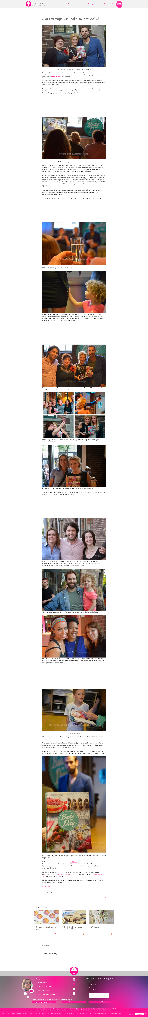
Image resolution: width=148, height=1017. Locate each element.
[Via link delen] (51, 892)
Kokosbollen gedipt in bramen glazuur (46, 928)
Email (90, 987)
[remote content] (74, 105)
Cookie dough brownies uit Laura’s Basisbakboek (73, 928)
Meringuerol (95, 927)
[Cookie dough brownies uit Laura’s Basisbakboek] (74, 917)
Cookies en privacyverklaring (9, 1015)
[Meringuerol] (101, 917)
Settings (131, 1014)
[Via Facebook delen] (43, 892)
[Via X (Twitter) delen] (47, 892)
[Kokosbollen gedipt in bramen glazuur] (46, 917)
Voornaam (91, 981)
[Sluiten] (146, 1014)
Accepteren (139, 1014)
